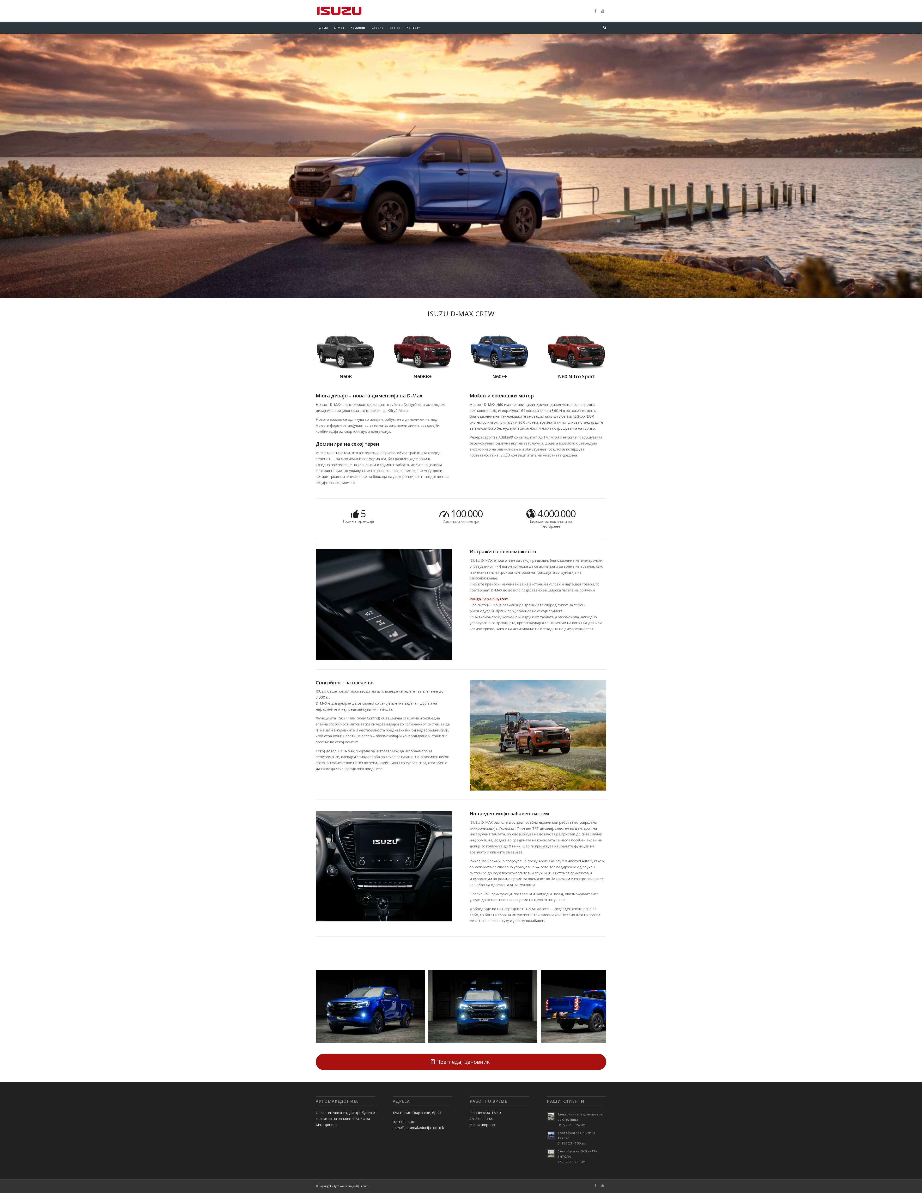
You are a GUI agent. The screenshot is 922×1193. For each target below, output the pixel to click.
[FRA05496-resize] (532, 1038)
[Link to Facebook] (595, 10)
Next (595, 1006)
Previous (326, 1006)
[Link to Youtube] (602, 10)
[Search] (603, 28)
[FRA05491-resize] (419, 1038)
